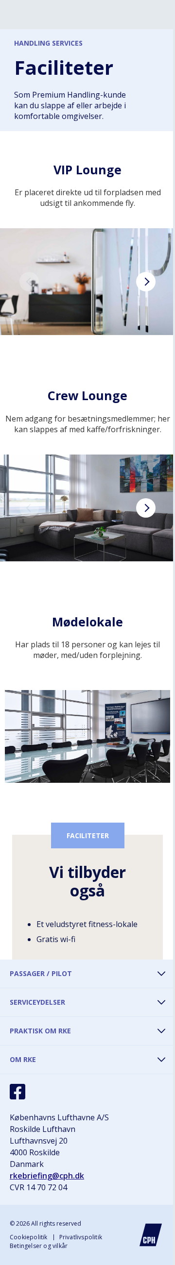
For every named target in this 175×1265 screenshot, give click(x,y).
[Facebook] (17, 1091)
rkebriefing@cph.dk (47, 1175)
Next (146, 281)
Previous (29, 281)
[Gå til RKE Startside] (150, 1234)
